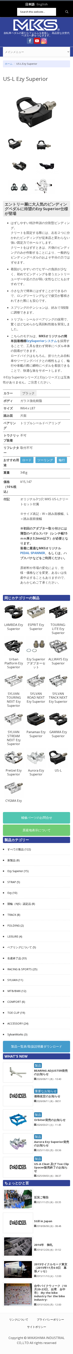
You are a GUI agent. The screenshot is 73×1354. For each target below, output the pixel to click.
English (42, 4)
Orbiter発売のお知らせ (50, 1120)
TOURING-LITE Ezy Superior (58, 629)
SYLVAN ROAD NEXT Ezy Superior (36, 698)
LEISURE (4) (14, 936)
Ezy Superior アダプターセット (36, 663)
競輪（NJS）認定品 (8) (21, 904)
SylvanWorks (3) (17, 1034)
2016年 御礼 (43, 1245)
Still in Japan (43, 1221)
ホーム (8, 63)
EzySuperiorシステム (41, 341)
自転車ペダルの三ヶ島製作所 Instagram (44, 41)
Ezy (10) (12, 893)
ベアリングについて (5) (21, 947)
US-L (58, 770)
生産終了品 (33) (17, 958)
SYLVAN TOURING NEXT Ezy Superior (13, 700)
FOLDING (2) (15, 925)
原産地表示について (37, 830)
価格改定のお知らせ (47, 1096)
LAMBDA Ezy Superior (13, 627)
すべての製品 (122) (19, 849)
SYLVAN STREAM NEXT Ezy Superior (14, 738)
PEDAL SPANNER (32, 553)
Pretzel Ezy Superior (14, 772)
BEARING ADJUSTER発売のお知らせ (51, 1072)
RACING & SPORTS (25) (22, 969)
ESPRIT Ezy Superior (36, 627)
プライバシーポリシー (50, 1319)
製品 (38, 1065)
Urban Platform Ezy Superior (13, 663)
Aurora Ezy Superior (36, 772)
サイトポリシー (36, 1327)
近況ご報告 (41, 1197)
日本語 (30, 4)
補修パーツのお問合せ (36, 817)
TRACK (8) (13, 915)
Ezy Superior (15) (18, 871)
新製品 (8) (13, 860)
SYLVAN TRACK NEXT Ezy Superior (58, 698)
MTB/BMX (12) (16, 991)
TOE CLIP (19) (16, 1012)
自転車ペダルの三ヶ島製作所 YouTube (37, 41)
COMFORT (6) (16, 1002)
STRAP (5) (13, 882)
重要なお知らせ (46, 1091)
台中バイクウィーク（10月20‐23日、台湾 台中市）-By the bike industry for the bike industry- (50, 1292)
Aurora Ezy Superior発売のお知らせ (51, 1143)
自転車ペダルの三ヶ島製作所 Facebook (30, 41)
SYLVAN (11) (15, 980)
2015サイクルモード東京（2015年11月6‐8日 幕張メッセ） (50, 1267)
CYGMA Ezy (13, 801)
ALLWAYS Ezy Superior (58, 661)
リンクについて (18, 1319)
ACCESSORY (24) (17, 1023)
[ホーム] (36, 25)
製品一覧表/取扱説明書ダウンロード (36, 1046)
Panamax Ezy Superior (36, 734)
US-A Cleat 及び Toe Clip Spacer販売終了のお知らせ (51, 1167)
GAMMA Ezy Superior (58, 734)
